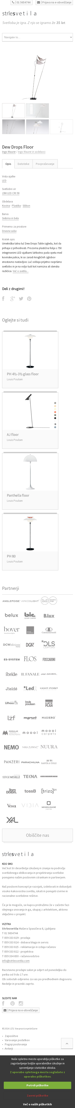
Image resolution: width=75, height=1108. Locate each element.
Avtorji (9, 1048)
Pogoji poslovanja (16, 1044)
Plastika (16, 205)
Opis (8, 164)
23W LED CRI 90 (10, 193)
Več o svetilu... (21, 271)
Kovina (6, 205)
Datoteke (23, 164)
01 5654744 (23, 2)
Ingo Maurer (9, 152)
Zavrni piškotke (37, 1095)
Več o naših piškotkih (37, 1104)
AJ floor (13, 434)
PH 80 (11, 556)
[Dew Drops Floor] (37, 77)
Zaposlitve (11, 1036)
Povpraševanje (45, 164)
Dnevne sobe (9, 231)
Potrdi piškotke (37, 1085)
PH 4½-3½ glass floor (23, 374)
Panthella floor (18, 495)
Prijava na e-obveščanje (56, 2)
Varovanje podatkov (17, 1040)
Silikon (26, 205)
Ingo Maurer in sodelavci (31, 152)
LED (4, 180)
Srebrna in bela (10, 218)
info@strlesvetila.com (16, 961)
